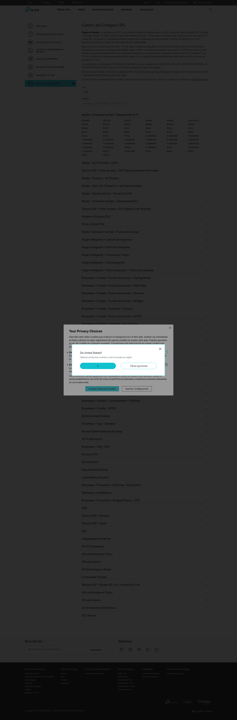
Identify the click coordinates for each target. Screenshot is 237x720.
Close (160, 349)
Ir (98, 365)
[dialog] (118, 360)
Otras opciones (138, 365)
